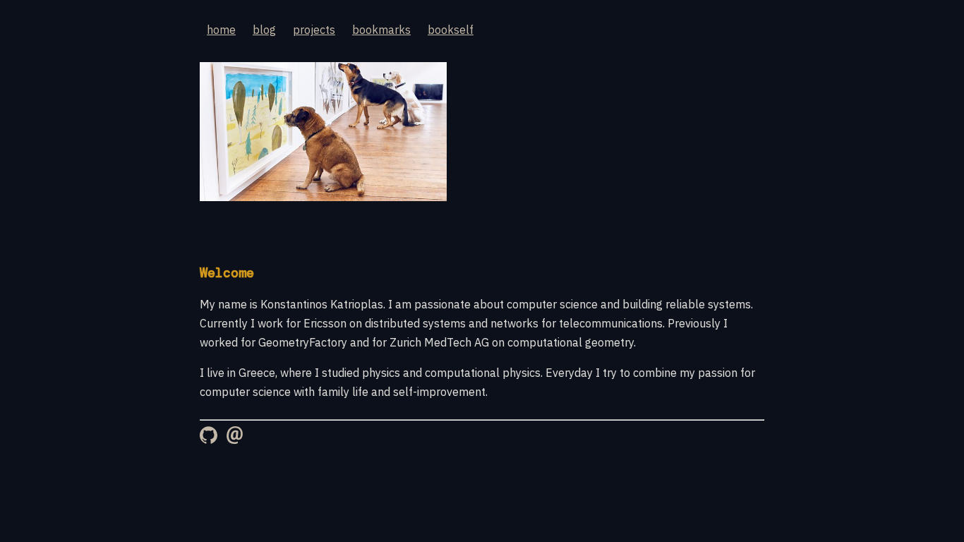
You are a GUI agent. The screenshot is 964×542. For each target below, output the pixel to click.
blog (264, 30)
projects (314, 30)
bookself (451, 30)
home (221, 30)
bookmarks (381, 30)
